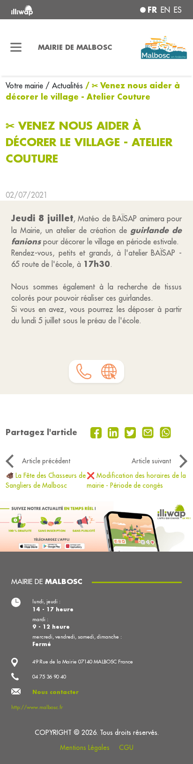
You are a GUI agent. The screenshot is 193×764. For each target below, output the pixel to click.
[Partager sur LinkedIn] (114, 432)
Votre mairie (25, 85)
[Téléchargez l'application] (96, 525)
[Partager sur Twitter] (131, 432)
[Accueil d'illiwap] (44, 9)
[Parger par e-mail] (149, 432)
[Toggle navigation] (16, 47)
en (165, 10)
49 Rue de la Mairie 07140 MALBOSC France (82, 661)
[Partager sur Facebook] (97, 432)
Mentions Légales (85, 747)
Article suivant (151, 461)
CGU (126, 747)
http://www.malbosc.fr (37, 707)
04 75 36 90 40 (49, 676)
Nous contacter (55, 692)
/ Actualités (64, 85)
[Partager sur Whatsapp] (165, 432)
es (178, 10)
